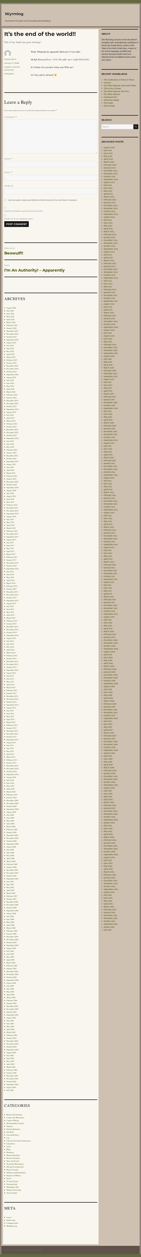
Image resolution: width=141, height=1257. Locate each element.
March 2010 (11, 791)
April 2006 (10, 925)
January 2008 (11, 867)
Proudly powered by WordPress (28, 1250)
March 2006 (11, 928)
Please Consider (12, 1169)
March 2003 (11, 1032)
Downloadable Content (15, 1123)
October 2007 (11, 876)
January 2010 (11, 797)
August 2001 (11, 1087)
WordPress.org (11, 1226)
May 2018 (10, 522)
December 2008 (12, 835)
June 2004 (10, 989)
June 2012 (10, 713)
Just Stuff (9, 1132)
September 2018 (12, 513)
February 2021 (11, 476)
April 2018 (10, 525)
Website (9, 186)
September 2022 (12, 438)
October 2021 (11, 458)
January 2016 (11, 589)
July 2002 (10, 1055)
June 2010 (10, 783)
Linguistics (10, 1143)
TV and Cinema (12, 1181)
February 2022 (11, 450)
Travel (8, 1178)
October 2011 (11, 736)
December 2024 (12, 366)
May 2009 (10, 820)
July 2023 (10, 415)
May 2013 (10, 681)
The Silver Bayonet (112, 94)
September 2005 (12, 945)
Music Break (109, 106)
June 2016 (10, 574)
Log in (8, 1217)
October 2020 (11, 484)
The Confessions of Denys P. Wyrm (119, 80)
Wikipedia (9, 74)
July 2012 (10, 710)
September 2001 (12, 1084)
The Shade (108, 103)
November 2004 (12, 974)
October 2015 (11, 597)
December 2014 (12, 626)
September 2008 (12, 844)
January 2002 (11, 1073)
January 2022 (11, 452)
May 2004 (10, 991)
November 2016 (12, 563)
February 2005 (11, 965)
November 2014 (12, 629)
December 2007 (12, 870)
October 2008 (11, 841)
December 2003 (12, 1006)
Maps (8, 1149)
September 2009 (12, 809)
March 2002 (11, 1067)
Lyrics (8, 1146)
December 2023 (12, 400)
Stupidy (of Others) (13, 1175)
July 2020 (10, 493)
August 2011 (11, 742)
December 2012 (12, 696)
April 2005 (10, 960)
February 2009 (11, 829)
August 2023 (11, 412)
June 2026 (10, 313)
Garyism (107, 83)
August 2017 (11, 539)
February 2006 (11, 931)
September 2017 (12, 537)
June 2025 (10, 348)
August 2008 (11, 847)
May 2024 (10, 386)
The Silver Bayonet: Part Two (116, 91)
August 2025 (11, 342)
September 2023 (12, 409)
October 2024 (11, 371)
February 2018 (11, 531)
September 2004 (12, 980)
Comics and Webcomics (15, 1117)
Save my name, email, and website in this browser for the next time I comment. (42, 200)
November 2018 (12, 510)
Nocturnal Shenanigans (15, 1164)
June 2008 (10, 852)
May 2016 (10, 577)
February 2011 (11, 760)
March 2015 (11, 618)
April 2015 (10, 615)
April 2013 (10, 684)
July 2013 (10, 676)
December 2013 (12, 661)
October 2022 (11, 435)
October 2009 (11, 806)
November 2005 (12, 939)
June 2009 (10, 818)
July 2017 (10, 542)
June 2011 (10, 748)
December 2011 (12, 731)
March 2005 (11, 962)
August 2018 (11, 516)
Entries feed (10, 1220)
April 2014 (10, 650)
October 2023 (11, 406)
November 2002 (12, 1044)
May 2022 (10, 447)
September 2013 (12, 670)
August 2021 (11, 464)
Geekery (8, 67)
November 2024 (12, 368)
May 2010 (10, 786)
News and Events (12, 1161)
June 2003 (10, 1023)
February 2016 (11, 586)
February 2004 (11, 1000)
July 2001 (10, 1090)
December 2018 (12, 508)
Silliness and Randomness (16, 1172)
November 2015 (12, 594)
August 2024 (11, 377)
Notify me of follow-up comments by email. (23, 211)
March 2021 (11, 473)
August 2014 (11, 638)
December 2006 (12, 902)
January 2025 (11, 363)
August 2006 (11, 913)
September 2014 (12, 635)
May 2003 (10, 1026)
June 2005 (10, 954)
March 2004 (11, 997)
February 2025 (11, 360)
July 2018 (10, 519)
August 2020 (11, 490)
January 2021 (11, 479)
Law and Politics (12, 1135)
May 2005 (10, 957)
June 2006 (10, 919)
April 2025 (10, 354)
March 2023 (11, 421)
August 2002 (11, 1052)
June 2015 (10, 609)
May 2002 (10, 1061)
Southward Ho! (110, 97)
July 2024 (10, 380)
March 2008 (11, 861)
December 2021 (12, 455)
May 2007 (10, 887)
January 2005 (11, 968)
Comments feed (12, 1223)
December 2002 (12, 1041)
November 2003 (12, 1009)
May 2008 (10, 855)
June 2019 (10, 499)
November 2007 (12, 873)
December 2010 (12, 765)
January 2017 (11, 560)
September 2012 (12, 705)
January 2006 (11, 933)
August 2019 (11, 496)
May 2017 (10, 548)
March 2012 (11, 722)
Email (8, 172)
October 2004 (11, 977)
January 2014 (11, 658)
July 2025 (10, 345)
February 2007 (11, 896)
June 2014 (10, 644)
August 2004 (11, 983)
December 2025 (12, 331)
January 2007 (11, 899)
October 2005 (11, 942)
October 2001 (11, 1081)
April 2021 (10, 470)
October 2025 (11, 337)
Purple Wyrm (10, 59)
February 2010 (11, 794)
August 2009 (11, 812)
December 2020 (12, 481)
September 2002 (12, 1049)
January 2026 (11, 328)
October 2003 (11, 1012)
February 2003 (11, 1035)
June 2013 (10, 678)
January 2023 (11, 426)
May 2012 (10, 716)
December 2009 (12, 800)
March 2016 (11, 583)
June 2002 (10, 1058)
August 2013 (11, 673)
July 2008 (10, 849)
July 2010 (10, 780)
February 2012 (11, 725)
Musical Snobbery (13, 1155)
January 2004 (11, 1003)
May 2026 (10, 316)
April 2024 (10, 389)
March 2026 (11, 322)
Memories (10, 1152)
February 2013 (11, 690)
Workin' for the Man (13, 1190)
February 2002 (11, 1070)
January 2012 (11, 728)
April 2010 (10, 789)
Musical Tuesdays (13, 1158)
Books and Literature (14, 1114)
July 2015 (10, 606)
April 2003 (10, 1029)
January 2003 (11, 1038)
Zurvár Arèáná (11, 1193)
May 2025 (10, 351)
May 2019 (10, 502)
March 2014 (11, 652)
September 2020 (12, 487)
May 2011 (10, 751)
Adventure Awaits (111, 100)
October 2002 (11, 1046)
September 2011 (12, 739)
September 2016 (12, 568)
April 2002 (10, 1064)
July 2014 (10, 641)
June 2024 (10, 383)
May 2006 (10, 922)
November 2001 (12, 1078)
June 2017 (10, 545)
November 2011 (12, 734)
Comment (10, 117)
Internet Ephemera (13, 1129)
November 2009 (12, 803)
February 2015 (11, 621)
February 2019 (11, 505)
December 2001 (12, 1075)
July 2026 (10, 310)
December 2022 (12, 429)
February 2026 (11, 325)
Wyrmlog (14, 13)
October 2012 (11, 702)
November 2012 (12, 699)
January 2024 (11, 397)
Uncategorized (11, 1184)
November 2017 (12, 534)
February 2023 (11, 423)
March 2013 (11, 687)
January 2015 (11, 623)
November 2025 (12, 334)
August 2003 (11, 1018)
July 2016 (10, 571)
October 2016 (11, 565)
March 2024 (11, 392)
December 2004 (12, 971)
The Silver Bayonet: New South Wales (120, 85)
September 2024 (12, 374)
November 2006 (12, 904)
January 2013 (11, 693)
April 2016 (10, 580)
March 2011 (11, 757)
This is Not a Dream (112, 88)
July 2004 (10, 986)
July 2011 (10, 745)
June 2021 (10, 467)
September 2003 (12, 1015)
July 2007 (10, 881)
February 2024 (11, 395)
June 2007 (10, 884)
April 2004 (10, 994)
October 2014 (11, 632)
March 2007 (11, 893)
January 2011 (11, 763)
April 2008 (10, 858)
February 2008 (11, 864)
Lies (8, 1138)
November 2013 (12, 664)
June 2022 (10, 444)
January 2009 (11, 832)
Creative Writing (12, 1120)
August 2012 (11, 707)
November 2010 (12, 768)
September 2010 (12, 774)
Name (8, 159)
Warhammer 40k (12, 1187)
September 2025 (12, 339)
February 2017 (11, 557)
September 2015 (12, 600)
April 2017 (10, 551)
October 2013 (11, 667)
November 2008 (12, 838)
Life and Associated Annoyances (18, 1140)
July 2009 (10, 815)
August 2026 (11, 308)
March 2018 (11, 528)
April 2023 (10, 418)
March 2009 (11, 826)
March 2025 (11, 357)
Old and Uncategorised (15, 1167)
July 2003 (10, 1020)
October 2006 (11, 907)
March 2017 (11, 554)
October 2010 (11, 771)
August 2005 (11, 948)
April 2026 (10, 319)
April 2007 (10, 890)
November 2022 (12, 432)
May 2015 (10, 612)
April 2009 (10, 823)
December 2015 (12, 592)
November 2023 (12, 403)
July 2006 (10, 916)
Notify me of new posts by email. (18, 219)
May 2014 (10, 647)
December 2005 (12, 936)
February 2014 (11, 655)
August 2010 (11, 777)
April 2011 (10, 754)
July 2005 (10, 951)
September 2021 (12, 461)
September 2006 (12, 910)
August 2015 (11, 603)
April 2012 (10, 719)
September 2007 (12, 878)
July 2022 (10, 441)
